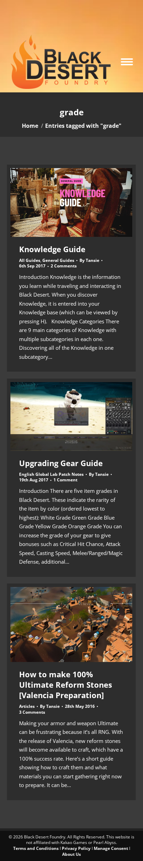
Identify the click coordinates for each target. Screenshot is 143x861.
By (89, 260)
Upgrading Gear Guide (61, 463)
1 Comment (65, 480)
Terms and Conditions (36, 848)
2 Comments (64, 266)
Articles (27, 706)
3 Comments (32, 712)
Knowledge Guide (52, 249)
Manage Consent (111, 848)
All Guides (29, 260)
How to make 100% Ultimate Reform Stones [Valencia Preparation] (65, 684)
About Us (71, 854)
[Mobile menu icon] (127, 61)
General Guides (58, 260)
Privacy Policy (76, 848)
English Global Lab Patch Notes (51, 474)
